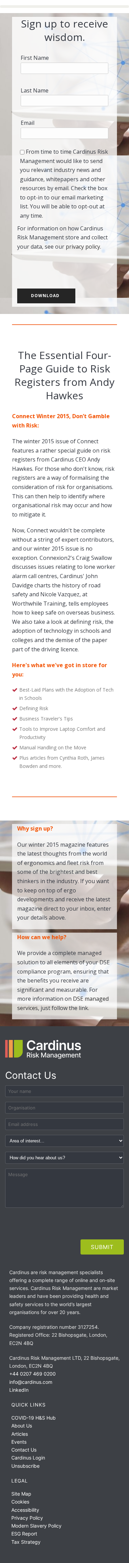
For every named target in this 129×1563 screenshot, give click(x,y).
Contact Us (23, 1450)
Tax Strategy (26, 1542)
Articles (19, 1434)
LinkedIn (19, 1390)
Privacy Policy (27, 1518)
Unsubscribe (25, 1466)
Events (18, 1442)
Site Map (21, 1494)
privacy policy (83, 246)
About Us (21, 1426)
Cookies (20, 1502)
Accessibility (25, 1510)
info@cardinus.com (30, 1382)
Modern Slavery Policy (36, 1526)
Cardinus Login (28, 1458)
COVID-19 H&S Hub (33, 1418)
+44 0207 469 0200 (32, 1374)
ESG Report (24, 1534)
